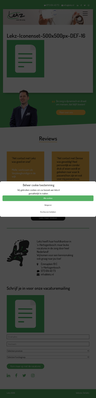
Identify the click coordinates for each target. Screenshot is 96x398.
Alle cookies (48, 198)
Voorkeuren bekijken (48, 212)
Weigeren (48, 205)
